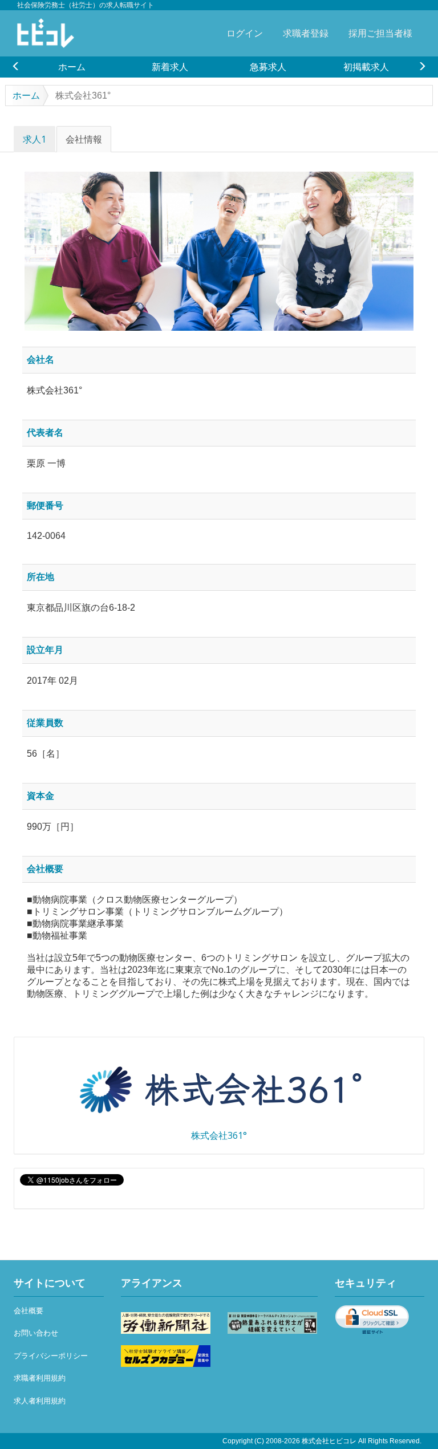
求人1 (34, 139)
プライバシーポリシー (51, 1355)
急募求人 (268, 66)
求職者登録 (305, 33)
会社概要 (28, 1310)
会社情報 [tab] (84, 139)
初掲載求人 (366, 66)
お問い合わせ (36, 1333)
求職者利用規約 (40, 1378)
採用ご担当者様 (380, 33)
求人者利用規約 (40, 1401)
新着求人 (170, 66)
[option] (72, 67)
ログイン (244, 33)
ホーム (72, 66)
